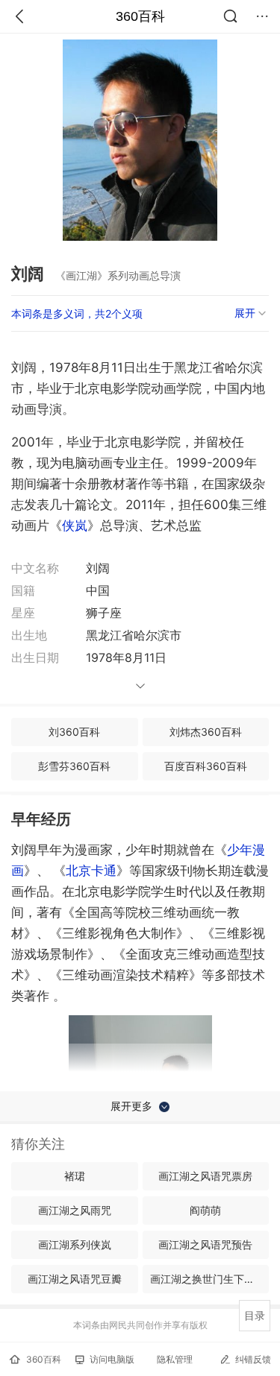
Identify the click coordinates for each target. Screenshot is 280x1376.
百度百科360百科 (205, 766)
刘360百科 (74, 731)
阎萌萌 (205, 1210)
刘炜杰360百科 (205, 731)
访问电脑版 (112, 1359)
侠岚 (74, 525)
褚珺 (74, 1176)
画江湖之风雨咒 (74, 1210)
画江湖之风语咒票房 (205, 1176)
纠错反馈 (253, 1359)
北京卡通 (91, 870)
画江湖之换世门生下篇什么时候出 (210, 1278)
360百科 (140, 16)
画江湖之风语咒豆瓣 (75, 1278)
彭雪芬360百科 (74, 766)
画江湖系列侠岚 (74, 1244)
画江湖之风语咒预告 (205, 1244)
